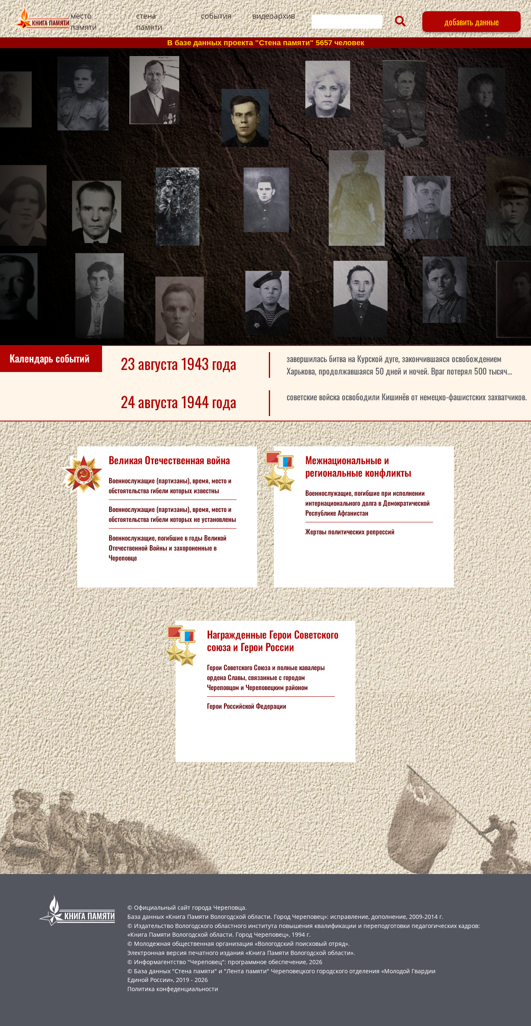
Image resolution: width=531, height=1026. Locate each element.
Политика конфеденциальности (172, 989)
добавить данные (471, 21)
